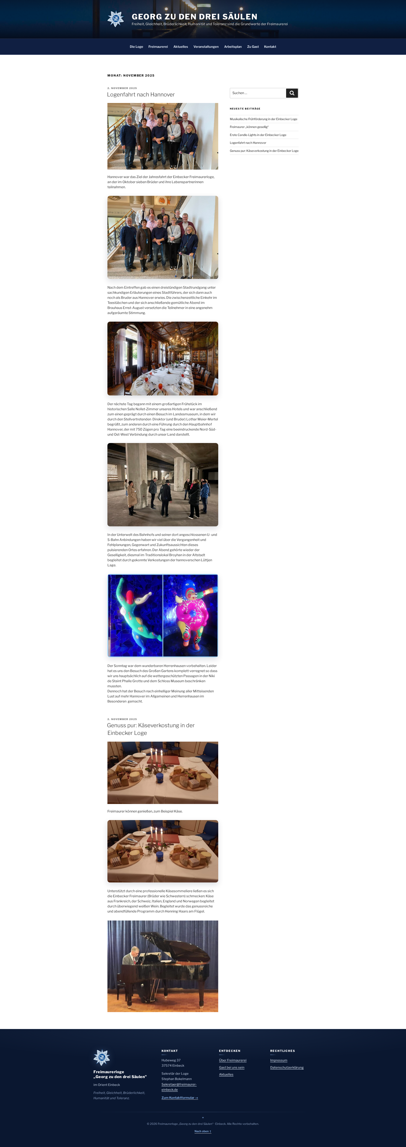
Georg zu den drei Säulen (195, 16)
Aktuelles (180, 47)
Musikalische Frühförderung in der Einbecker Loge (263, 119)
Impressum (278, 1060)
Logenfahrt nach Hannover (141, 94)
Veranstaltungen (206, 47)
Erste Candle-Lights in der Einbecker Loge (258, 135)
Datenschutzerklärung (287, 1067)
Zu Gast (253, 47)
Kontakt (270, 47)
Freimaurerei (158, 47)
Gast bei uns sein (231, 1067)
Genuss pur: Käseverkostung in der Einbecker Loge (264, 150)
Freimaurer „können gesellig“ (249, 127)
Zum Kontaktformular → (180, 1098)
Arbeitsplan (233, 47)
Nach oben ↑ (203, 1131)
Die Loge (136, 47)
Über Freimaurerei (233, 1060)
